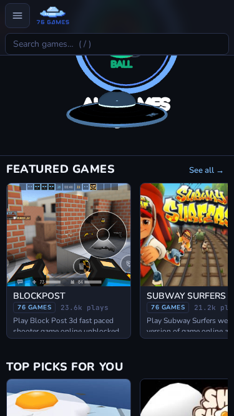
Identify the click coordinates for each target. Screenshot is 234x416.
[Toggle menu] (17, 15)
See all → (206, 170)
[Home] (53, 15)
